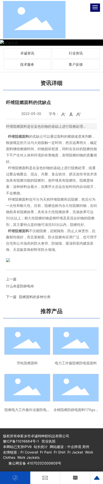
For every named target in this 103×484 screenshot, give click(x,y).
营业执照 (49, 441)
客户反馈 (76, 64)
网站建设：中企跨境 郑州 (69, 447)
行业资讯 (76, 53)
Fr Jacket (75, 452)
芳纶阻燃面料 (27, 363)
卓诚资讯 (27, 53)
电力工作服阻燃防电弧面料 (76, 363)
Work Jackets (28, 457)
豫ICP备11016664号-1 (21, 441)
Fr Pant (45, 452)
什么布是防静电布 (20, 286)
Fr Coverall (29, 452)
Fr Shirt (60, 452)
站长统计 (41, 447)
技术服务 (27, 64)
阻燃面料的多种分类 (34, 297)
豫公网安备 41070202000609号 (34, 463)
